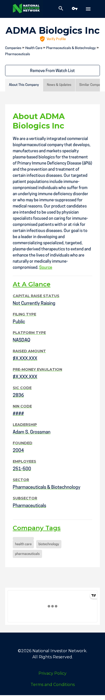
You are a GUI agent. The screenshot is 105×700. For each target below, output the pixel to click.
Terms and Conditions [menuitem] (53, 684)
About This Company (24, 85)
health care (23, 544)
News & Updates (59, 85)
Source (45, 268)
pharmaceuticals (27, 554)
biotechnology (48, 544)
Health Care (33, 48)
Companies (13, 48)
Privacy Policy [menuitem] (52, 673)
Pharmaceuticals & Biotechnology (71, 48)
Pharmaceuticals (17, 54)
